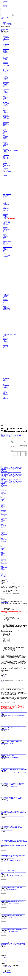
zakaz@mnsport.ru (7, 972)
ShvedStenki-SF (5, 676)
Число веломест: (4, 585)
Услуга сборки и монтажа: (6, 590)
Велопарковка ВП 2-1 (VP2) (7, 743)
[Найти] (13, 15)
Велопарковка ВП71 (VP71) (7, 830)
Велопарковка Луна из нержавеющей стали (10, 860)
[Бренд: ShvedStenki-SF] (4, 581)
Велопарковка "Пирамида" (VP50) (8, 917)
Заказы (4, 22)
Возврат (5, 5)
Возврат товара (6, 959)
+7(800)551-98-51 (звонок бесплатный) (11, 966)
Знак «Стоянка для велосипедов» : (8, 588)
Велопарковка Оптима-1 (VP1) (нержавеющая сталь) (12, 947)
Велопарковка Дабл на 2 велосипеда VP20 (10, 757)
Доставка (5, 2)
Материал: (3, 582)
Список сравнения (7, 23)
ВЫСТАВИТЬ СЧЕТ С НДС (11, 595)
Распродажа (5, 1)
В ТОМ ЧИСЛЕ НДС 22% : (7, 591)
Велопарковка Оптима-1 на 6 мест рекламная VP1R (12, 816)
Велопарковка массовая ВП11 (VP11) (9, 889)
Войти (2, 29)
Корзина (2, 33)
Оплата (4, 4)
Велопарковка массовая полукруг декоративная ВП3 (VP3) (14, 845)
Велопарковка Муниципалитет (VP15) (9, 931)
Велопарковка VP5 (5, 729)
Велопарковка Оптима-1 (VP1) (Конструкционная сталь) (13, 715)
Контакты (5, 6)
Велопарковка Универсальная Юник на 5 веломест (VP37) (13, 772)
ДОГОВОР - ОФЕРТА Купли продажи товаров (13, 961)
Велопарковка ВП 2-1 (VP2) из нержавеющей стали (12, 875)
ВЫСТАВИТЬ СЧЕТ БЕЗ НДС (11, 593)
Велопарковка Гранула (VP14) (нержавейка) (10, 903)
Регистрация (6, 29)
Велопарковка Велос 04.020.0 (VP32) (9, 786)
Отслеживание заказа (5, 27)
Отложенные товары (7, 24)
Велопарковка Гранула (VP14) (7, 800)
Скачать (2, 681)
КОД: (2, 579)
